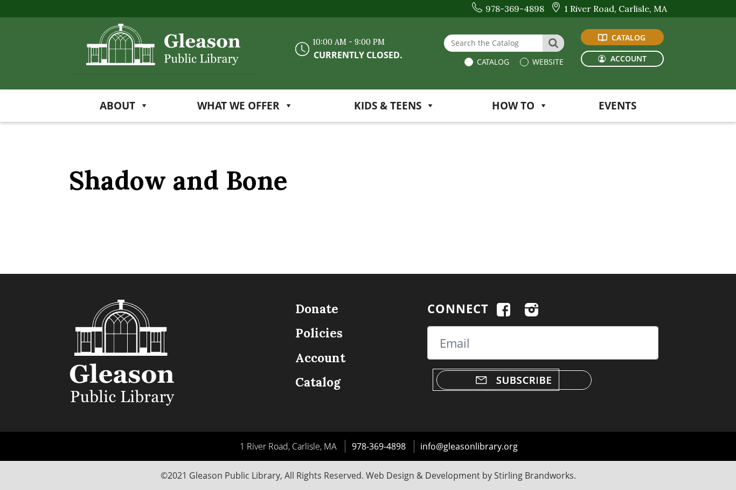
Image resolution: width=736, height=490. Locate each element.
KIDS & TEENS (387, 105)
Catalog (492, 62)
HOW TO (513, 105)
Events (617, 105)
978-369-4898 (379, 446)
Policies (319, 333)
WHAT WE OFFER (238, 105)
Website (547, 62)
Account (320, 357)
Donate (316, 308)
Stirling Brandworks (534, 475)
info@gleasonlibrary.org (469, 446)
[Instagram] (531, 308)
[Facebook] (503, 308)
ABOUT (117, 105)
